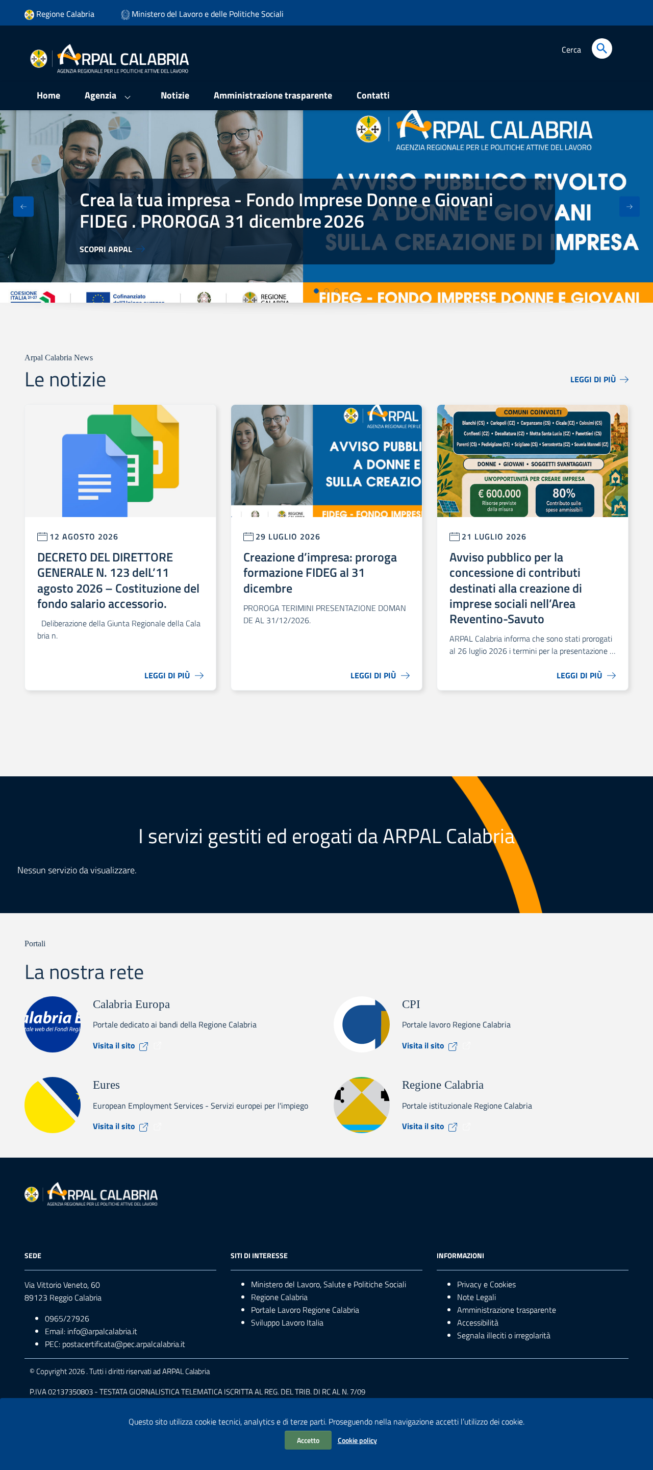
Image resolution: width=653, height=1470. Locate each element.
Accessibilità (477, 1322)
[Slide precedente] (23, 206)
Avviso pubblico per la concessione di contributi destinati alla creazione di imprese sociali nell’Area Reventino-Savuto (515, 588)
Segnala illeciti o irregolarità (503, 1335)
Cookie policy (357, 1440)
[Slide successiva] (629, 206)
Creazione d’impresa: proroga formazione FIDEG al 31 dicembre (320, 572)
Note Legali (476, 1297)
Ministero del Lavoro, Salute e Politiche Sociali (328, 1284)
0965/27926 (67, 1318)
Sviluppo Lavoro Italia (287, 1322)
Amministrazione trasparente (273, 95)
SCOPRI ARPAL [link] (106, 249)
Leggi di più (593, 379)
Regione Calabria (279, 1297)
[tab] (316, 290)
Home (48, 95)
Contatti (373, 95)
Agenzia (100, 95)
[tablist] (326, 290)
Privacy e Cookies (486, 1284)
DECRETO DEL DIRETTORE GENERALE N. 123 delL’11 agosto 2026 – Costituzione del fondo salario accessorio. (118, 580)
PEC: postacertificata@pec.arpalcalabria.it (115, 1344)
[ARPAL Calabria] (109, 58)
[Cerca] (602, 48)
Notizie (175, 95)
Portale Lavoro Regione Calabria (305, 1310)
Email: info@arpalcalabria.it (91, 1331)
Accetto (308, 1440)
